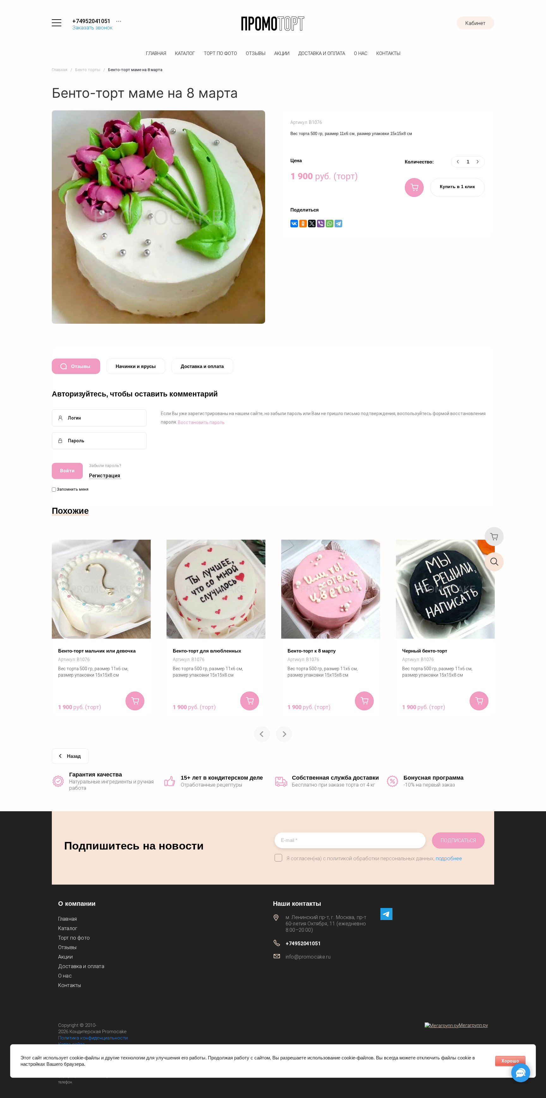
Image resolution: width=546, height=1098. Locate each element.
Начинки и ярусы (136, 366)
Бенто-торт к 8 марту (312, 650)
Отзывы (255, 53)
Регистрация (104, 476)
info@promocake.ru (308, 957)
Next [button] (284, 734)
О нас (360, 53)
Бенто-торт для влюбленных (207, 650)
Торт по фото (220, 53)
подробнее (449, 859)
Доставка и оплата (321, 53)
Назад (74, 756)
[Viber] (321, 223)
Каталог (185, 53)
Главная (156, 53)
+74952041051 (91, 21)
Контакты (388, 53)
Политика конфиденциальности (93, 1038)
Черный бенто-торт (424, 650)
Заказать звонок (92, 28)
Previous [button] (262, 734)
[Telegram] (338, 223)
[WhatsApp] (329, 223)
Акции (281, 53)
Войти (67, 471)
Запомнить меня (72, 489)
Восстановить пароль (201, 422)
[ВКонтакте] (294, 223)
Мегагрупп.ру (473, 1025)
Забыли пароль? (105, 465)
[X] (312, 223)
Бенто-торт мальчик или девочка (97, 650)
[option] (101, 628)
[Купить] (414, 187)
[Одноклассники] (303, 223)
